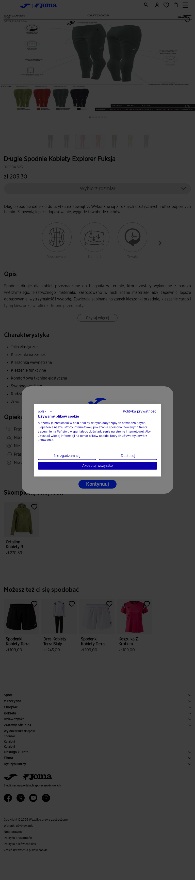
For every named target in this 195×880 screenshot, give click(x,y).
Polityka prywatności (140, 411)
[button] (45, 411)
